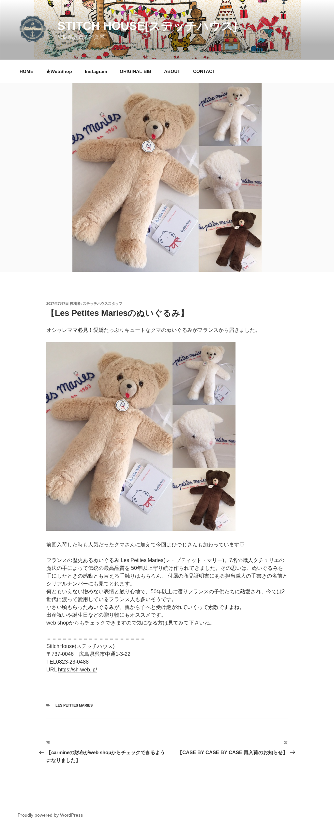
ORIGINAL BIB (135, 71)
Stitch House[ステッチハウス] (147, 26)
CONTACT (204, 71)
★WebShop (59, 71)
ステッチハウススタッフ (102, 303)
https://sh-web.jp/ (77, 669)
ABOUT (172, 71)
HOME (26, 71)
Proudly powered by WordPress (50, 815)
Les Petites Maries (74, 705)
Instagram (96, 71)
